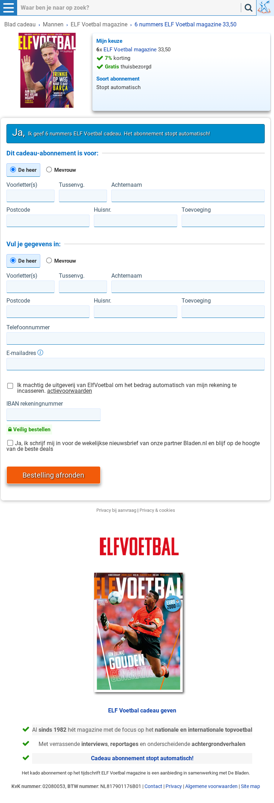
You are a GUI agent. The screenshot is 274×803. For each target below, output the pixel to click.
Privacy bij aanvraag (116, 510)
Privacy (174, 786)
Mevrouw (64, 170)
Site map (250, 786)
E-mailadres (21, 353)
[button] (8, 8)
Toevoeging (196, 210)
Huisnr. (102, 210)
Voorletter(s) (21, 185)
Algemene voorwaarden (211, 786)
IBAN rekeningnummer (34, 404)
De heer (26, 170)
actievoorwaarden (69, 390)
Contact (153, 786)
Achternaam (126, 185)
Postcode (18, 210)
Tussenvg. (72, 185)
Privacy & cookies (157, 510)
